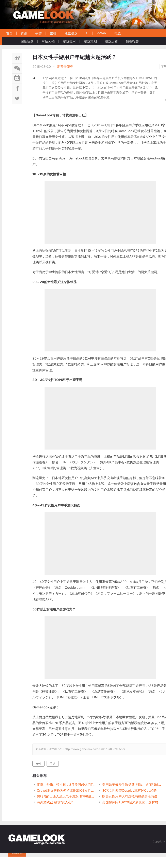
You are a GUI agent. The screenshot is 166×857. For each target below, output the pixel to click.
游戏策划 (90, 41)
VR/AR (101, 33)
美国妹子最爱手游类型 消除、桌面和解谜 (131, 785)
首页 (9, 33)
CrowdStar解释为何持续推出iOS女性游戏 (66, 790)
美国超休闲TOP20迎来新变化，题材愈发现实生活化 (131, 802)
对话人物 (48, 41)
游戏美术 (69, 41)
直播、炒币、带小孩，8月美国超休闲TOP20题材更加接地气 (66, 785)
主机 (53, 33)
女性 (38, 763)
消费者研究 (65, 67)
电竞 (117, 33)
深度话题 (27, 41)
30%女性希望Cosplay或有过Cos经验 (129, 790)
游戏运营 (111, 41)
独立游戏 (70, 33)
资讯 (24, 33)
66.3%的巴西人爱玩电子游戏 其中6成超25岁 (66, 796)
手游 (38, 33)
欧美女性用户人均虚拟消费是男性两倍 (129, 796)
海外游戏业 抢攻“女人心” (55, 802)
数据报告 (132, 41)
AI (86, 33)
